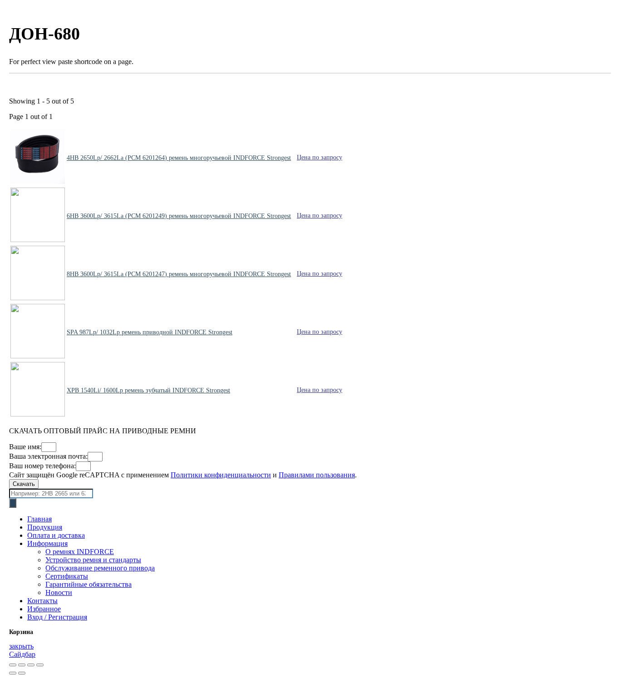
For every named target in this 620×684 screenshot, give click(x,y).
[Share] (21, 665)
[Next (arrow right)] (21, 673)
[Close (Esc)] (12, 665)
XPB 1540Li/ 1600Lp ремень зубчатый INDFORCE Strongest (148, 390)
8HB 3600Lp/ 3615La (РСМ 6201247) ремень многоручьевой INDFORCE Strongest (179, 274)
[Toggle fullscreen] (30, 665)
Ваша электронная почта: (48, 456)
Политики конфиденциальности (221, 475)
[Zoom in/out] (40, 665)
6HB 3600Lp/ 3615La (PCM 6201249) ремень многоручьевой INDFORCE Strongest (179, 216)
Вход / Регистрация (57, 617)
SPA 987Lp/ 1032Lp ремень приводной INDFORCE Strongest (149, 332)
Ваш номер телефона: (42, 466)
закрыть (21, 646)
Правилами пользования (317, 475)
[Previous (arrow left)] (12, 673)
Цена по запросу (319, 157)
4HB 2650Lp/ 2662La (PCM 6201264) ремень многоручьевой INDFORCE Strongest (179, 157)
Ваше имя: (25, 447)
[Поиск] (12, 503)
